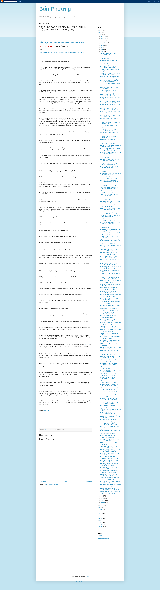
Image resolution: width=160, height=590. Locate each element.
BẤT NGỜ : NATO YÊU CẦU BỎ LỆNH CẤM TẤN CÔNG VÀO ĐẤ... (110, 450)
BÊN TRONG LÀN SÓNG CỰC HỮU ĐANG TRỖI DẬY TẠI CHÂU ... (109, 388)
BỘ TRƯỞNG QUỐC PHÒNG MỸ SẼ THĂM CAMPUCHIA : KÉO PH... (109, 385)
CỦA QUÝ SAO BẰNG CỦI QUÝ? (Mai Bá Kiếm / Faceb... (110, 116)
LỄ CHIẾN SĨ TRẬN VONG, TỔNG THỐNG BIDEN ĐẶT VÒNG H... (108, 374)
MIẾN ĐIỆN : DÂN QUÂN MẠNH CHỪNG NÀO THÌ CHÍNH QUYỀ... (109, 109)
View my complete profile (104, 538)
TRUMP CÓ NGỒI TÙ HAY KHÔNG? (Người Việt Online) (109, 70)
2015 (100, 522)
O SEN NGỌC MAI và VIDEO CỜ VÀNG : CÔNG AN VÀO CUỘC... (110, 223)
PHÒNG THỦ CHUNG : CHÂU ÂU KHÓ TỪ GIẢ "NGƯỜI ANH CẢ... (110, 105)
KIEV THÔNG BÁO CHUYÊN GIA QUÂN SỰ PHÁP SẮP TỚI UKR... (110, 253)
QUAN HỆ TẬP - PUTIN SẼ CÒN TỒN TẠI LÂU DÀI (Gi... (109, 468)
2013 (100, 527)
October (103, 40)
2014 (100, 524)
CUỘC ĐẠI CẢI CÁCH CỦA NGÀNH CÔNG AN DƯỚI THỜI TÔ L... (109, 320)
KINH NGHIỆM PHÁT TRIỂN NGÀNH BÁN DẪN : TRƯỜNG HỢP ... (109, 464)
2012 (100, 529)
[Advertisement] (80, 557)
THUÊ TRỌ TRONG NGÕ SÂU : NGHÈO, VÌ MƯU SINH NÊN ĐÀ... (109, 423)
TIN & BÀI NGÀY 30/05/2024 (107, 64)
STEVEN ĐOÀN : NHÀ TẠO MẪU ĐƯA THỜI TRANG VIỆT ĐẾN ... (110, 216)
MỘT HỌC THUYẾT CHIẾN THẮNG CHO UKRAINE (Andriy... (109, 88)
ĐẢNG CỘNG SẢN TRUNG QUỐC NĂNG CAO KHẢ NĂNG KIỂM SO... (109, 489)
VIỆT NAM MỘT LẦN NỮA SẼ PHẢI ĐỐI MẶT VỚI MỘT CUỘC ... (110, 233)
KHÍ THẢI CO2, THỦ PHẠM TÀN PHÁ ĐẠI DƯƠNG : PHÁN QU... (109, 160)
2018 (100, 516)
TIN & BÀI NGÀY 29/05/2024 (107, 143)
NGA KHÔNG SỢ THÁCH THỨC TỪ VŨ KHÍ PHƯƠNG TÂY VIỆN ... (110, 98)
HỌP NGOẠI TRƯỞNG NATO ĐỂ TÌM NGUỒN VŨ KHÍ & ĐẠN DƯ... (109, 81)
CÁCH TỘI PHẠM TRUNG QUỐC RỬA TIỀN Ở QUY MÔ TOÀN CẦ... (110, 492)
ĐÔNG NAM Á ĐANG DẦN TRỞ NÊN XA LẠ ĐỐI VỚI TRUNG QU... (110, 153)
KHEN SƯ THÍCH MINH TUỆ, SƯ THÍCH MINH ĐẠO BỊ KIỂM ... (110, 226)
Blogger (87, 576)
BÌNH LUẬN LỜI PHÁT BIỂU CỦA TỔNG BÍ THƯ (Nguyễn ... (110, 348)
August (102, 45)
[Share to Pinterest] (63, 429)
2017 (100, 518)
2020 (100, 511)
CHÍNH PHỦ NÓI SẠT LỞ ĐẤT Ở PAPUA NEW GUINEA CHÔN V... (110, 371)
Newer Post (43, 481)
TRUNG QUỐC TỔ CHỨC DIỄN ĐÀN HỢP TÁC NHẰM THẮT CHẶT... (109, 177)
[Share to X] (60, 429)
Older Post (89, 481)
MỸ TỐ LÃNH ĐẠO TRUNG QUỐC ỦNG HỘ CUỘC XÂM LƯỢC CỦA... (110, 102)
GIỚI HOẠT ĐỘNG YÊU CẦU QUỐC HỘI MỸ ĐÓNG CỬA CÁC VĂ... (110, 285)
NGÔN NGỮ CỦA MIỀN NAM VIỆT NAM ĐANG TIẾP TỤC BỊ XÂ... (110, 341)
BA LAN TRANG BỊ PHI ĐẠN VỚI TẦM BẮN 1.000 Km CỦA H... (109, 260)
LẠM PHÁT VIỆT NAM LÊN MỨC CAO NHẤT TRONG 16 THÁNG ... (110, 209)
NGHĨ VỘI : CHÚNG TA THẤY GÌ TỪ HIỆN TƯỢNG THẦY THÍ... (109, 119)
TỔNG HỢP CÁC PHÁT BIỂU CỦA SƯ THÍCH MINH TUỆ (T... (110, 137)
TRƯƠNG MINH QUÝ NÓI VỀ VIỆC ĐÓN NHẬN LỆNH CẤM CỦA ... (109, 403)
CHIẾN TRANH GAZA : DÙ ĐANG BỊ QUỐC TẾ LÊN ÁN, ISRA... (109, 271)
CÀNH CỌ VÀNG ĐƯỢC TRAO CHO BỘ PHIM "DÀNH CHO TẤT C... (110, 475)
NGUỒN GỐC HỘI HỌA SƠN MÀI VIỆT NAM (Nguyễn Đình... (110, 417)
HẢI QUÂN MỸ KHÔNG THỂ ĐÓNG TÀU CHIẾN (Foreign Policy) (110, 485)
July (102, 47)
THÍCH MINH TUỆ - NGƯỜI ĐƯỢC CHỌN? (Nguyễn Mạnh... (109, 54)
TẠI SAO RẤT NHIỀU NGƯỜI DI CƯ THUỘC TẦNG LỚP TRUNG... (109, 188)
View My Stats (80, 582)
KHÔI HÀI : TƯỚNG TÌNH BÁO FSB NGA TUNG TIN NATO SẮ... (110, 146)
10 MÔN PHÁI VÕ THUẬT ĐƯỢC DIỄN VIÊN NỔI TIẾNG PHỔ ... (110, 198)
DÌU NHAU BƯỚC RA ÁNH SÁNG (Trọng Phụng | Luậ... (108, 316)
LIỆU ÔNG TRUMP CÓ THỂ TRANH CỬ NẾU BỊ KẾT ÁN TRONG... (110, 295)
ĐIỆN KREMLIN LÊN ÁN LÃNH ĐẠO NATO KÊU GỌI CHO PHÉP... (109, 364)
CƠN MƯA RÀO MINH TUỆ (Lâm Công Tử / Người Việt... (110, 133)
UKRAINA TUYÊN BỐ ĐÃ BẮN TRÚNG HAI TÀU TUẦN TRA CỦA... (110, 77)
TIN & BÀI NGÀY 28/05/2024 (107, 243)
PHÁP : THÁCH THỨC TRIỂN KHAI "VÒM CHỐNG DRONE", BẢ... (109, 264)
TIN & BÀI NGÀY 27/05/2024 (107, 354)
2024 (100, 34)
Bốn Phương (55, 9)
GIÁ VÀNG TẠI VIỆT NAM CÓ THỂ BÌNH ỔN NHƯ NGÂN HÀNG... (110, 205)
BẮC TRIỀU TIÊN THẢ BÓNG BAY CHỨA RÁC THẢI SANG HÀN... (109, 184)
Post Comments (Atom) (52, 484)
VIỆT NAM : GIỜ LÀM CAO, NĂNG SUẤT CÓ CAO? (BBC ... (110, 395)
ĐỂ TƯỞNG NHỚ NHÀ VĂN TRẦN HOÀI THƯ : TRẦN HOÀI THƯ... (109, 399)
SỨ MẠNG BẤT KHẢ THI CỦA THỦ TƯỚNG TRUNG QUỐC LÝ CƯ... (109, 378)
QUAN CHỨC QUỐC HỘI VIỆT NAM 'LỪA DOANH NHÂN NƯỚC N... (109, 212)
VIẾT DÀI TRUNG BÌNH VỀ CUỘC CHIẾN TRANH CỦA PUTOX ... (109, 250)
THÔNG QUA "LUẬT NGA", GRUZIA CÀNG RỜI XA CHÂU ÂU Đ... (109, 91)
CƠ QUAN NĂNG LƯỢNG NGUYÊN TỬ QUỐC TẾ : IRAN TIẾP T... (110, 267)
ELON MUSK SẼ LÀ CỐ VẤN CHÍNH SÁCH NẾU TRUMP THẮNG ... (109, 67)
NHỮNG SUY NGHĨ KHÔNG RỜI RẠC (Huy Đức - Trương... (110, 337)
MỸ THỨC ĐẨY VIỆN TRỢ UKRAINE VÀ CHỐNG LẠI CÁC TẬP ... (110, 482)
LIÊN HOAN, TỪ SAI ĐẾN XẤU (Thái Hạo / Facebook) (109, 427)
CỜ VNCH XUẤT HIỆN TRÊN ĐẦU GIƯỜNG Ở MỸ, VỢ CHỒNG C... (109, 309)
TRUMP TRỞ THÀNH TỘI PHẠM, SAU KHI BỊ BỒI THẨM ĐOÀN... (110, 74)
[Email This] (56, 429)
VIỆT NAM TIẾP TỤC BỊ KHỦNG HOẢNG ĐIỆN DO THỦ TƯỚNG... (109, 327)
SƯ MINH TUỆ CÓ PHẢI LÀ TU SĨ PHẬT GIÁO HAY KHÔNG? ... (110, 440)
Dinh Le (47, 429)
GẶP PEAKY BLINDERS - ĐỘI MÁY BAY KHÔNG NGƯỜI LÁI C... (110, 367)
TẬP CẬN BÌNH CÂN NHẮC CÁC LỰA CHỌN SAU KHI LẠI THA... (110, 156)
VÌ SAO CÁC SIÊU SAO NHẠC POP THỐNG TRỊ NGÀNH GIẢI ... (109, 471)
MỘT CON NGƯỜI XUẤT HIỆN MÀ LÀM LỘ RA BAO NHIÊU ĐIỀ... (110, 57)
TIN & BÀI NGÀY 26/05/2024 (107, 433)
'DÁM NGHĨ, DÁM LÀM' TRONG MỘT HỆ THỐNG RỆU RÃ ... (110, 334)
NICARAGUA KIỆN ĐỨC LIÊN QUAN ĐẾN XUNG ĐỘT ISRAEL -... (109, 461)
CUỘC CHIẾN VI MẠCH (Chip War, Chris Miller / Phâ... (109, 299)
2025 (100, 32)
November (103, 38)
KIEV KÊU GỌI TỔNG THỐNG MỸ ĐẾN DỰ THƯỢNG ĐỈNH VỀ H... (110, 95)
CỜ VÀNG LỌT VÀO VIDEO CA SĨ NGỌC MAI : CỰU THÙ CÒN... (108, 219)
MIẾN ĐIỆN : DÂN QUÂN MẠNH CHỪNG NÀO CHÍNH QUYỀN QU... (110, 181)
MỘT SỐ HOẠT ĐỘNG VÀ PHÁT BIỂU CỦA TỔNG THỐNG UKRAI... (109, 360)
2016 (100, 520)
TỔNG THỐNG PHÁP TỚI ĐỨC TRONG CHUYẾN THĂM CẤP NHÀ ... (110, 478)
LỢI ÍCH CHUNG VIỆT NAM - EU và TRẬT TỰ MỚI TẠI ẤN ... (109, 167)
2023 (100, 505)
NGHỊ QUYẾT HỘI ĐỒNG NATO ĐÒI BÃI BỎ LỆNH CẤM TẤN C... (110, 246)
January (103, 502)
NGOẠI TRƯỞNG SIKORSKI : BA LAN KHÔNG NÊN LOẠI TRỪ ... (109, 288)
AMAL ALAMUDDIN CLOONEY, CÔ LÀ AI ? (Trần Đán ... (110, 302)
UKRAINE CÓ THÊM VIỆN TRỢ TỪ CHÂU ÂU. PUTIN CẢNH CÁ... (109, 292)
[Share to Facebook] (61, 429)
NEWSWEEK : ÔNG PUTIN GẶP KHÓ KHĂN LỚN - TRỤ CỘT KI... (109, 454)
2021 (100, 509)
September (103, 43)
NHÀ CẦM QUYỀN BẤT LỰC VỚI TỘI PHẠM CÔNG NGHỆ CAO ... (109, 413)
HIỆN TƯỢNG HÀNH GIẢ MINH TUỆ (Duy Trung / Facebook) (109, 436)
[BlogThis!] (58, 429)
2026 (100, 30)
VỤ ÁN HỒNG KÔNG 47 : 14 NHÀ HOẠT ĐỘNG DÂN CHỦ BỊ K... (110, 112)
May (102, 51)
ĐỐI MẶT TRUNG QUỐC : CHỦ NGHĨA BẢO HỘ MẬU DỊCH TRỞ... (110, 191)
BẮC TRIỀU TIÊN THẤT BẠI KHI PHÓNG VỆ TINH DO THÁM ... (110, 281)
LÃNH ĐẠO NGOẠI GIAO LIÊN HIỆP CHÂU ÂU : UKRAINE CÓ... (109, 257)
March (102, 498)
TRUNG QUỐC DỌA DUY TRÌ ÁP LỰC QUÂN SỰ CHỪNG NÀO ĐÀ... (110, 195)
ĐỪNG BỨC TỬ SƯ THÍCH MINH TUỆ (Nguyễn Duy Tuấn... (110, 230)
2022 (100, 507)
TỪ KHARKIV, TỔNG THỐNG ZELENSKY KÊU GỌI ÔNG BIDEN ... (110, 457)
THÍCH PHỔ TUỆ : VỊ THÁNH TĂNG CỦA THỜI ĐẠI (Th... (107, 313)
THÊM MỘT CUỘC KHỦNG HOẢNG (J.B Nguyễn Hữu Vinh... (110, 323)
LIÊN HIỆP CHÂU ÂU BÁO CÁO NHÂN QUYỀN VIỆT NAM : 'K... (110, 202)
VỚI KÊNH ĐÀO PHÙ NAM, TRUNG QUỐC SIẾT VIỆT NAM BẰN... (109, 381)
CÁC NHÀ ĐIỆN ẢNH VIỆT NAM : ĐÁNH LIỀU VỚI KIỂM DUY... (110, 409)
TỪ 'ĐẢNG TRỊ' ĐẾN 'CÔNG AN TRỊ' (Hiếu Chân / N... (109, 237)
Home (66, 481)
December (103, 36)
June (102, 49)
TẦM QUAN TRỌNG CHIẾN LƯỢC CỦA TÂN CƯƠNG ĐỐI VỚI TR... (110, 163)
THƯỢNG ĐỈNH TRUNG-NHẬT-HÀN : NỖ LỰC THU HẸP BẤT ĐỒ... (109, 278)
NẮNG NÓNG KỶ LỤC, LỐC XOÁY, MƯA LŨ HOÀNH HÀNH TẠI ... (110, 174)
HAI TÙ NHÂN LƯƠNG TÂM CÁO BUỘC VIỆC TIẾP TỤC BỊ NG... (110, 330)
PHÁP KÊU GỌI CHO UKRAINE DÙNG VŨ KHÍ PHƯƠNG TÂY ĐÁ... (110, 149)
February (103, 500)
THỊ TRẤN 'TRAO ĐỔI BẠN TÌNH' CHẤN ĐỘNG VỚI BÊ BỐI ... (110, 392)
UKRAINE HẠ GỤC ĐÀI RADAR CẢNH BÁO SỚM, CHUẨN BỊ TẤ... (110, 357)
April (102, 496)
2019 (100, 513)
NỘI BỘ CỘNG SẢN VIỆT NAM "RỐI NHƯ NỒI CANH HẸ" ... (109, 420)
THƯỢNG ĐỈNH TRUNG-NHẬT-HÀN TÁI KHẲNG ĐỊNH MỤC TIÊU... (110, 274)
